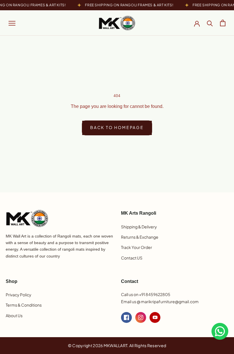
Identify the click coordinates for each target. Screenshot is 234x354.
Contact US (131, 257)
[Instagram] (140, 317)
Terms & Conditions (24, 304)
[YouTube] (155, 317)
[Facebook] (126, 317)
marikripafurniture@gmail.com (170, 301)
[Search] (210, 23)
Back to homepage (117, 127)
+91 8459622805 (154, 294)
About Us (14, 315)
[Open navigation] (12, 22)
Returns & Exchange (139, 237)
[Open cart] (222, 23)
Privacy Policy (18, 294)
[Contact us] (219, 331)
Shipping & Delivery (139, 226)
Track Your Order (136, 247)
